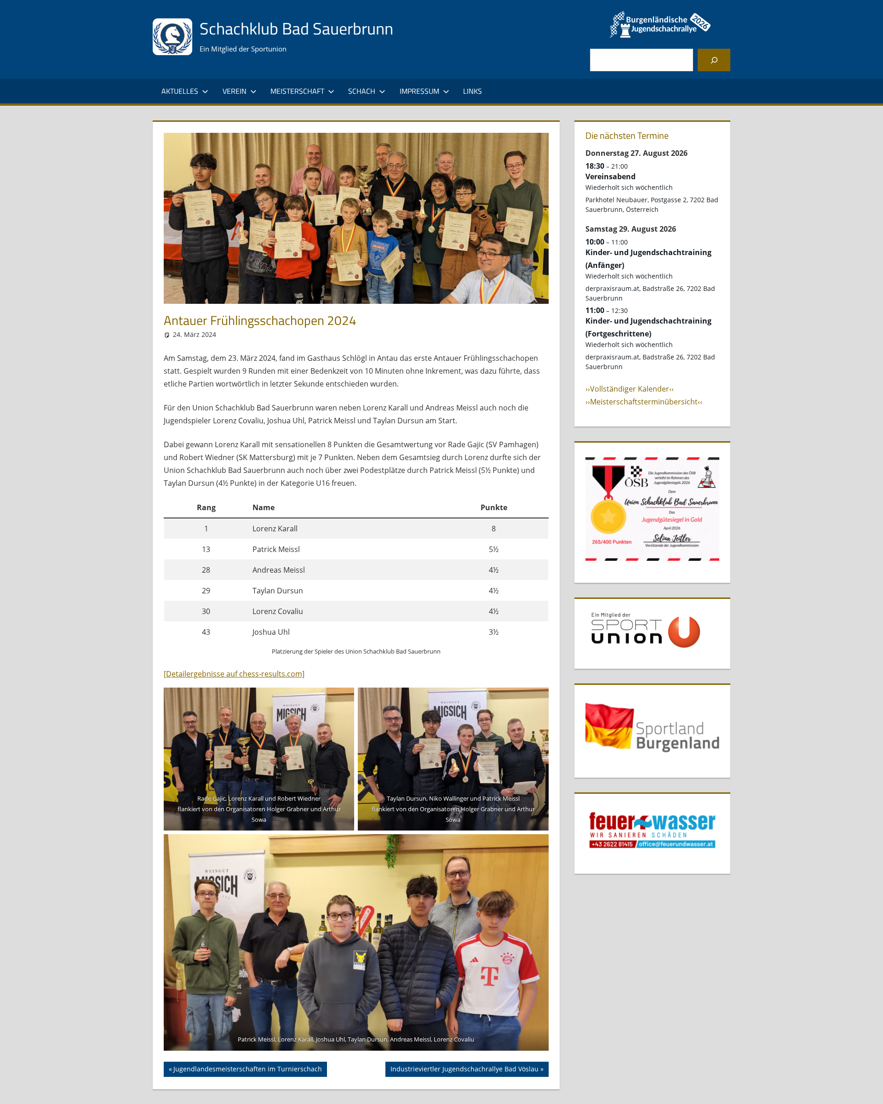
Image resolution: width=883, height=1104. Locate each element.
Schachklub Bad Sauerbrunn (296, 28)
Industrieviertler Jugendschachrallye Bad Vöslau (464, 1070)
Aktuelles (179, 91)
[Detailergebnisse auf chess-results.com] (234, 674)
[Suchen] (714, 60)
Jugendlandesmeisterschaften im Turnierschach (247, 1070)
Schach (361, 91)
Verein (235, 91)
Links (472, 91)
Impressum (419, 91)
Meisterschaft (297, 91)
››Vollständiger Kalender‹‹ (629, 389)
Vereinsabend (610, 176)
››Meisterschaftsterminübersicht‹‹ (643, 402)
